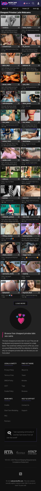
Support (24, 410)
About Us (25, 370)
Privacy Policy (9, 370)
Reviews (24, 391)
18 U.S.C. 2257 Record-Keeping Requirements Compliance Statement (20, 461)
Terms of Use (9, 375)
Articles (24, 380)
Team (24, 375)
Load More (20, 303)
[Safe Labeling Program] (20, 452)
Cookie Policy (8, 391)
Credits (6, 405)
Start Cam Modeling (11, 410)
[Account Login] (38, 3)
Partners (7, 421)
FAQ (5, 416)
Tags (23, 386)
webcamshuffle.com (17, 481)
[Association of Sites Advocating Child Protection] (32, 452)
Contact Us (25, 405)
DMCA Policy (8, 380)
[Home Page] (9, 3)
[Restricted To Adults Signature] (8, 452)
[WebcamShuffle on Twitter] (20, 474)
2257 (6, 386)
